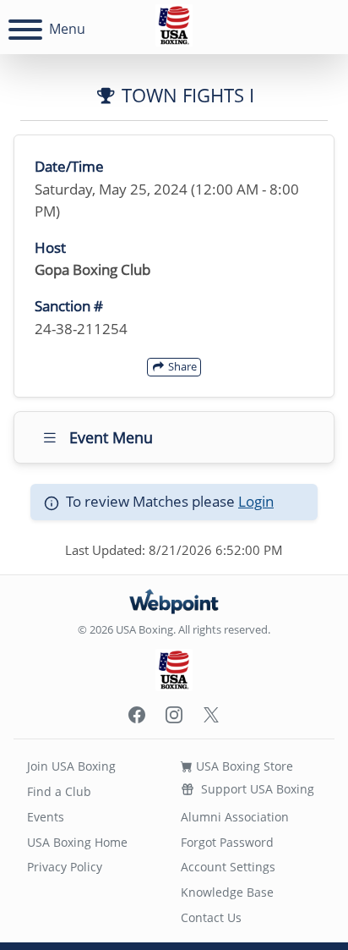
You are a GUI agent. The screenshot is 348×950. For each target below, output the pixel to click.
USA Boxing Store (243, 766)
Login (256, 501)
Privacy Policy (64, 867)
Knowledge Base (227, 892)
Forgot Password (227, 842)
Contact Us (211, 917)
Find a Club (59, 791)
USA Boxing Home (77, 842)
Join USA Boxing (71, 766)
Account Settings (228, 867)
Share (181, 366)
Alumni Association (235, 817)
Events (45, 817)
